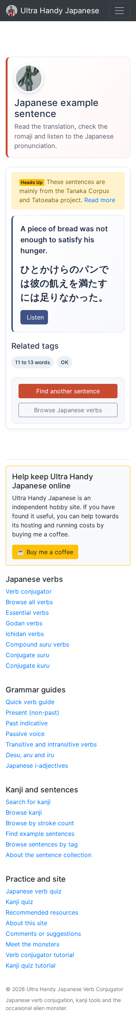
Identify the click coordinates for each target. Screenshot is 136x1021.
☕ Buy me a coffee (45, 552)
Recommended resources (42, 912)
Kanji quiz (19, 902)
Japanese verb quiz (34, 891)
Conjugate (27, 655)
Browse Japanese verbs (68, 410)
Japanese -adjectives (37, 765)
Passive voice (25, 733)
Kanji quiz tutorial (31, 965)
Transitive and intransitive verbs (51, 744)
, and (30, 755)
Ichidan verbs (25, 634)
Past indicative (27, 723)
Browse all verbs (29, 602)
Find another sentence (68, 391)
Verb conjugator (29, 591)
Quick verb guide (30, 702)
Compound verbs (37, 644)
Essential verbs (27, 612)
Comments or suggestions (43, 933)
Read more (99, 200)
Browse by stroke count (40, 823)
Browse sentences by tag (42, 844)
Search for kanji (28, 802)
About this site (26, 923)
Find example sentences (40, 833)
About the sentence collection (48, 855)
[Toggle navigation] (119, 10)
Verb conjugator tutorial (40, 955)
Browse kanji (24, 812)
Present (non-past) (32, 712)
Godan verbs (24, 623)
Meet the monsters (32, 944)
